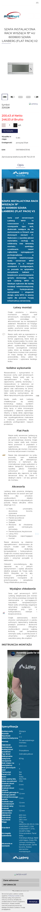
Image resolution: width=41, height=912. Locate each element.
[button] (20, 880)
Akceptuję (33, 902)
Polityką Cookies (13, 896)
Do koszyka (8, 131)
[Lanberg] (33, 104)
